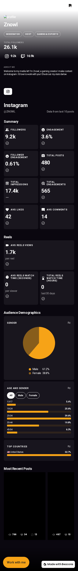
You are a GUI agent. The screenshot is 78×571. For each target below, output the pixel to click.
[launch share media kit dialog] (71, 6)
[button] (16, 562)
